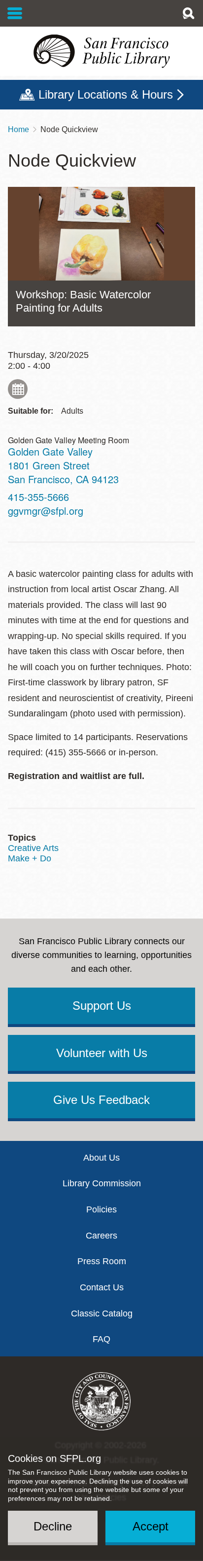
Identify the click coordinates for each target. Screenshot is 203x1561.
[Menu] (15, 13)
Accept (151, 1526)
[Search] (188, 13)
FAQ (101, 1339)
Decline (53, 1526)
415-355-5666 (38, 497)
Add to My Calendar (18, 389)
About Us (101, 1158)
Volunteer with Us (101, 1053)
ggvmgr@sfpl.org (45, 510)
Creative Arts (33, 848)
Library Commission (102, 1183)
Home (18, 129)
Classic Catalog (102, 1313)
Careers (101, 1236)
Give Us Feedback (101, 1099)
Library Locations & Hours (105, 94)
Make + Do (29, 858)
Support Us (101, 1005)
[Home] (101, 51)
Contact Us (102, 1287)
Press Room (101, 1261)
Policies (101, 1209)
